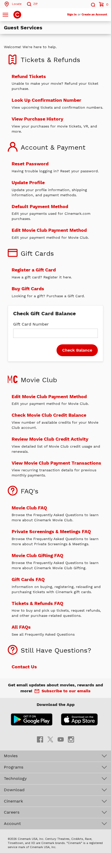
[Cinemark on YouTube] (61, 739)
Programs (13, 767)
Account (12, 823)
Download (14, 789)
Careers (11, 812)
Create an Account (94, 14)
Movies (11, 755)
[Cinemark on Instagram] (71, 739)
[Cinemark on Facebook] (40, 739)
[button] (92, 4)
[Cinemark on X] (50, 739)
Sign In (72, 14)
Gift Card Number (31, 324)
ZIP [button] (35, 4)
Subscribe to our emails (66, 690)
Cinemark (13, 801)
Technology (15, 778)
